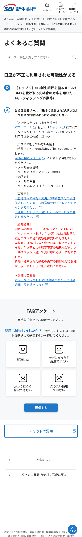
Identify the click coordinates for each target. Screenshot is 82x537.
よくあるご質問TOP (15, 18)
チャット (55, 127)
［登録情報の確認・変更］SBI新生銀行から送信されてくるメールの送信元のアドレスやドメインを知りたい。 (46, 202)
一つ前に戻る (43, 460)
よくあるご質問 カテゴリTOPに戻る (43, 474)
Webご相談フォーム (28, 158)
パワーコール (23, 127)
